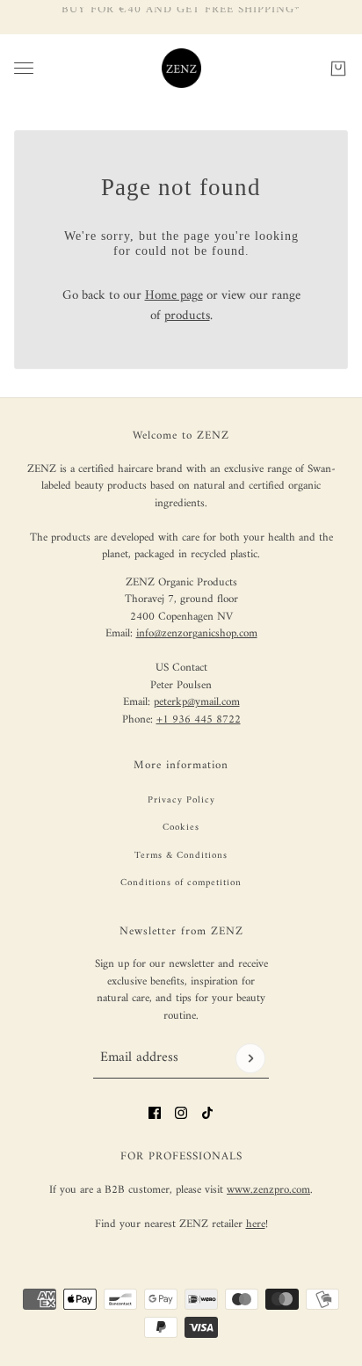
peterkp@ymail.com (197, 702)
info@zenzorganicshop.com (196, 633)
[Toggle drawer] (23, 68)
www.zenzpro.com (268, 1190)
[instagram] (181, 1113)
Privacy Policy (181, 800)
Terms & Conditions (181, 855)
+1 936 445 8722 (198, 719)
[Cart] (338, 67)
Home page (174, 296)
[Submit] (250, 1058)
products (187, 316)
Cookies (181, 827)
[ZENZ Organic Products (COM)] (181, 68)
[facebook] (154, 1113)
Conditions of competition (181, 883)
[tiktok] (207, 1113)
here (255, 1224)
